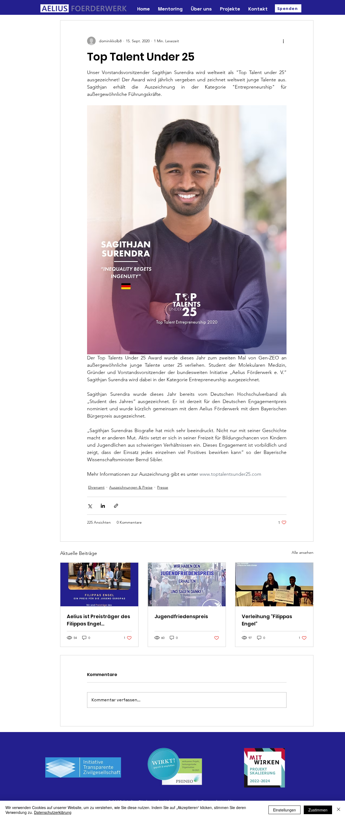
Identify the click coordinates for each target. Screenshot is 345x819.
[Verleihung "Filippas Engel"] (274, 584)
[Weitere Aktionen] (283, 41)
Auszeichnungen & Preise (131, 487)
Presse (162, 487)
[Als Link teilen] (116, 505)
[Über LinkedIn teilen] (102, 505)
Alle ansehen (302, 552)
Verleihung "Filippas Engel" (267, 620)
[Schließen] (338, 810)
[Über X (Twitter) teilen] (89, 505)
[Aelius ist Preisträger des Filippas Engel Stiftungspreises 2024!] (99, 584)
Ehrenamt (96, 487)
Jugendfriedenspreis (181, 616)
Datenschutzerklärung (52, 812)
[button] (201, 9)
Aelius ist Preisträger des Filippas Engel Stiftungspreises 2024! (98, 620)
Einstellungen (284, 810)
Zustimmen (317, 810)
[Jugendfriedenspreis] (187, 584)
